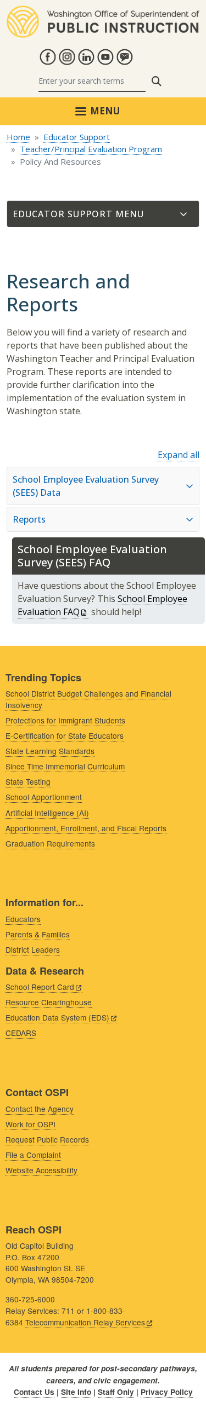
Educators (23, 918)
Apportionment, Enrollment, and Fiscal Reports (85, 827)
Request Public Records (47, 1139)
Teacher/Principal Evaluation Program (91, 148)
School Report (39, 986)
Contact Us (34, 1392)
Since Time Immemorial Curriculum (65, 766)
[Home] (103, 12)
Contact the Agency (39, 1108)
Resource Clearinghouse (48, 1001)
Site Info (76, 1392)
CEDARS (20, 1032)
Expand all (178, 455)
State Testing (28, 781)
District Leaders (32, 949)
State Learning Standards (49, 750)
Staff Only (116, 1392)
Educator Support (76, 136)
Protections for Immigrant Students (65, 720)
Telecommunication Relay (85, 1322)
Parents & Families (37, 934)
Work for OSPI (30, 1124)
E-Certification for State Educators (64, 735)
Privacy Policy (167, 1392)
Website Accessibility (41, 1169)
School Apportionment (43, 796)
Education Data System (57, 1017)
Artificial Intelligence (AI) (47, 812)
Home (18, 136)
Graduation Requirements (50, 843)
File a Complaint (33, 1154)
